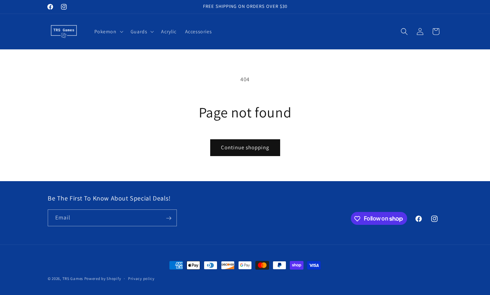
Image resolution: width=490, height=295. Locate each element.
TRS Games (72, 278)
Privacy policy (141, 278)
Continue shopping (245, 147)
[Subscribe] (168, 218)
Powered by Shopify (102, 278)
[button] (108, 31)
